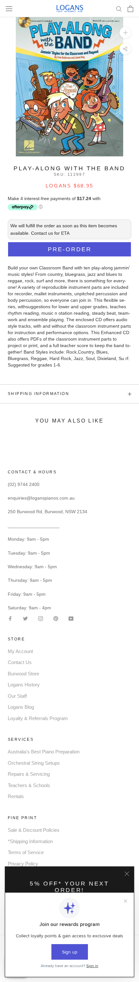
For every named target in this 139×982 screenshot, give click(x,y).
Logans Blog (21, 707)
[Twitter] (25, 618)
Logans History (24, 684)
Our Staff (17, 696)
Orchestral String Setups (34, 763)
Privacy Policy (23, 863)
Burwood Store (23, 673)
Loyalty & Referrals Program (38, 718)
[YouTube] (71, 618)
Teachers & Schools (29, 785)
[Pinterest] (55, 618)
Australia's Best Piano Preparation (44, 751)
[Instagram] (40, 618)
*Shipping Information (30, 841)
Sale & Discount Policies (33, 830)
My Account (20, 651)
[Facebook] (10, 618)
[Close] (126, 873)
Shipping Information (38, 393)
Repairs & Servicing (29, 774)
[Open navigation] (9, 8)
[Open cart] (130, 9)
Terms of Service (26, 852)
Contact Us (20, 662)
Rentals (16, 796)
